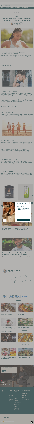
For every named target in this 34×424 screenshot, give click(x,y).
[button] (32, 422)
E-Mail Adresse (19, 215)
